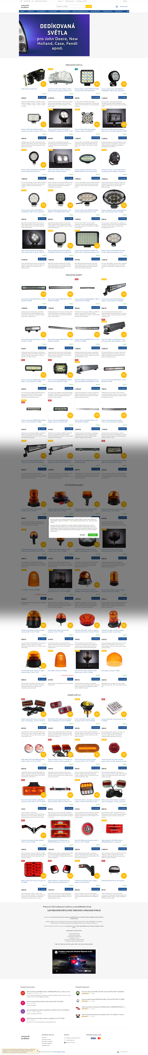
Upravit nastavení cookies (59, 1052)
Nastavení (82, 535)
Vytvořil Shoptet (124, 1052)
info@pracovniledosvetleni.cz (73, 1038)
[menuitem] (22, 11)
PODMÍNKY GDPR (45, 1045)
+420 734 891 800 (70, 1040)
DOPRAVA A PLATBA (69, 1)
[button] (27, 35)
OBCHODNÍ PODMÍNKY (47, 1043)
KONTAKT (60, 1)
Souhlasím (93, 535)
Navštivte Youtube (70, 1042)
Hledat (89, 6)
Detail (43, 598)
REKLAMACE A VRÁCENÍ (82, 1)
